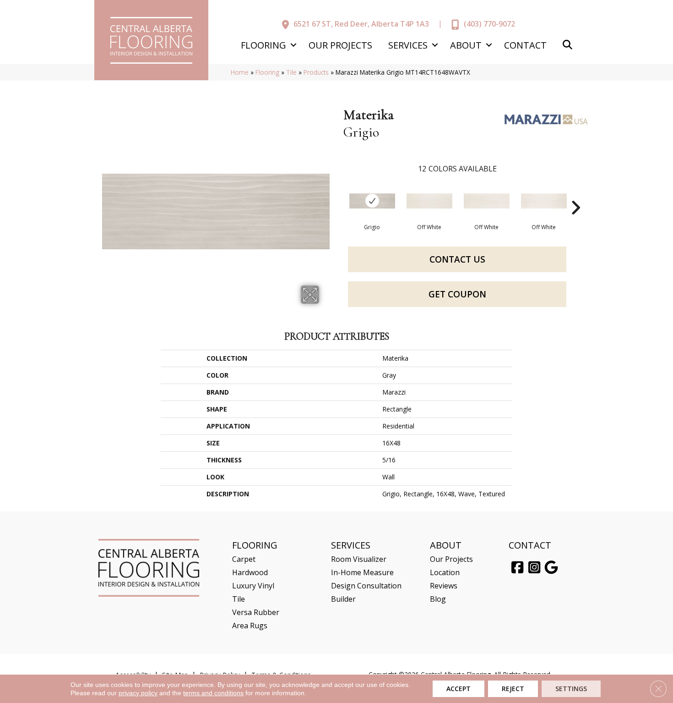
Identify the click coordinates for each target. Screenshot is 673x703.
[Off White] (429, 201)
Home (240, 72)
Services (408, 45)
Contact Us (457, 259)
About (466, 45)
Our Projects (340, 45)
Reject (513, 688)
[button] (293, 45)
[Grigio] (372, 201)
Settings (571, 688)
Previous (339, 193)
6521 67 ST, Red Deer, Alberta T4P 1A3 (361, 24)
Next (575, 193)
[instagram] (534, 567)
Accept (458, 688)
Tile (291, 72)
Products (316, 72)
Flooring (263, 45)
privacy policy (138, 693)
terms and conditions (213, 693)
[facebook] (517, 567)
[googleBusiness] (551, 567)
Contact (525, 45)
